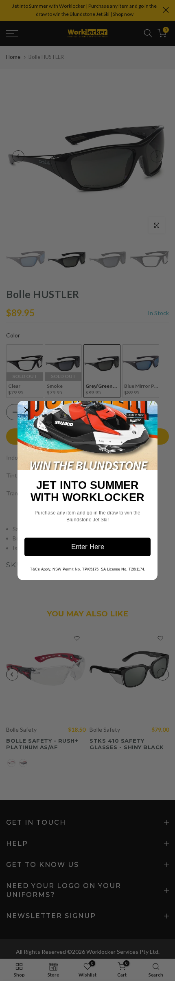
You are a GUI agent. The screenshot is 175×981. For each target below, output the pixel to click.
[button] (27, 410)
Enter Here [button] (87, 547)
